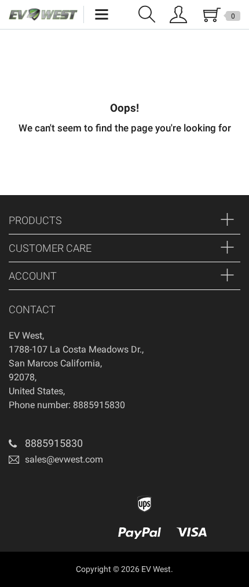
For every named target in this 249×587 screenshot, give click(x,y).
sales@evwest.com (64, 458)
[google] (33, 489)
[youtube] (51, 489)
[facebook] (16, 489)
